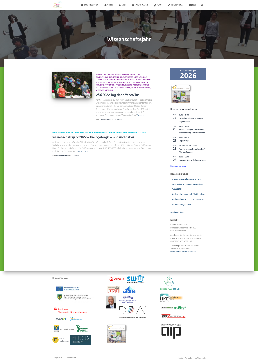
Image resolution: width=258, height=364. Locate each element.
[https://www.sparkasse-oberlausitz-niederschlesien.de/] (71, 311)
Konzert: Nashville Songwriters (192, 160)
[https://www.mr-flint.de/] (180, 308)
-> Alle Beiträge (177, 212)
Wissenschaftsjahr (104, 90)
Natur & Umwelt (141, 5)
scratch (112, 88)
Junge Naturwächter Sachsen (122, 80)
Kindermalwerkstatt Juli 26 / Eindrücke (188, 194)
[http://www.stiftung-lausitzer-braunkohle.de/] (76, 319)
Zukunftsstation (91, 5)
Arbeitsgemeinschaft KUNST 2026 (186, 179)
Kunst (160, 5)
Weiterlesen (142, 115)
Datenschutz (71, 358)
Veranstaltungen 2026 (181, 204)
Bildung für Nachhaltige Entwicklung (124, 75)
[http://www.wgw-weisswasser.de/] (129, 290)
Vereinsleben (144, 88)
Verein (110, 5)
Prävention (110, 85)
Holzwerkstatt (126, 77)
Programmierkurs (124, 85)
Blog (194, 5)
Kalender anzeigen (178, 166)
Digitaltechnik (102, 77)
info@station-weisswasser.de (183, 252)
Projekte (137, 85)
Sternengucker (123, 88)
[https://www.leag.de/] (61, 320)
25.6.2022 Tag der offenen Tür (117, 95)
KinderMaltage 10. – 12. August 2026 (187, 199)
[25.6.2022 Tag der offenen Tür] (72, 85)
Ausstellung (101, 75)
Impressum (58, 358)
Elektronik (114, 77)
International (177, 5)
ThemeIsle (201, 358)
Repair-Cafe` (184, 141)
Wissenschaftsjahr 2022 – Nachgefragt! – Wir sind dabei (93, 137)
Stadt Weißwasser (67, 329)
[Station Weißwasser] (57, 4)
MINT (124, 5)
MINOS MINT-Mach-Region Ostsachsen (68, 133)
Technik (134, 88)
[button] (99, 5)
